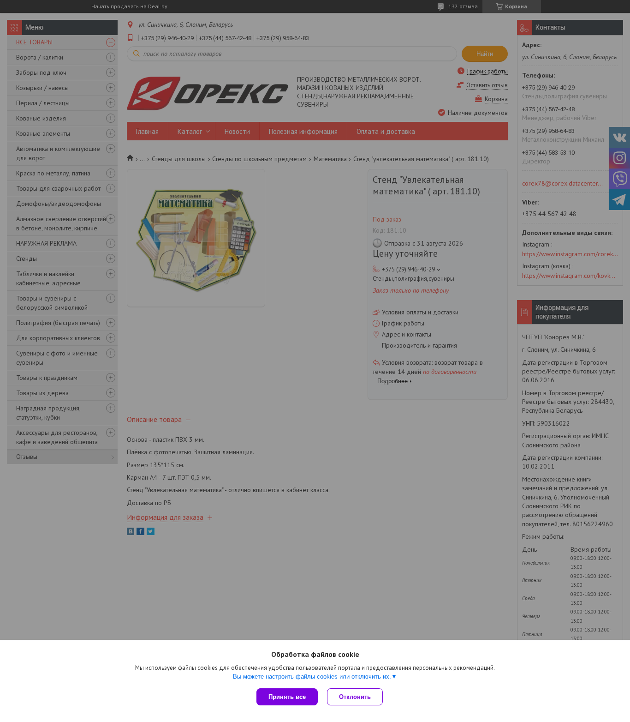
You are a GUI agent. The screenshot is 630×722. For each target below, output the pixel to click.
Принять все (287, 696)
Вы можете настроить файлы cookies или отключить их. (312, 676)
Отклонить (355, 696)
